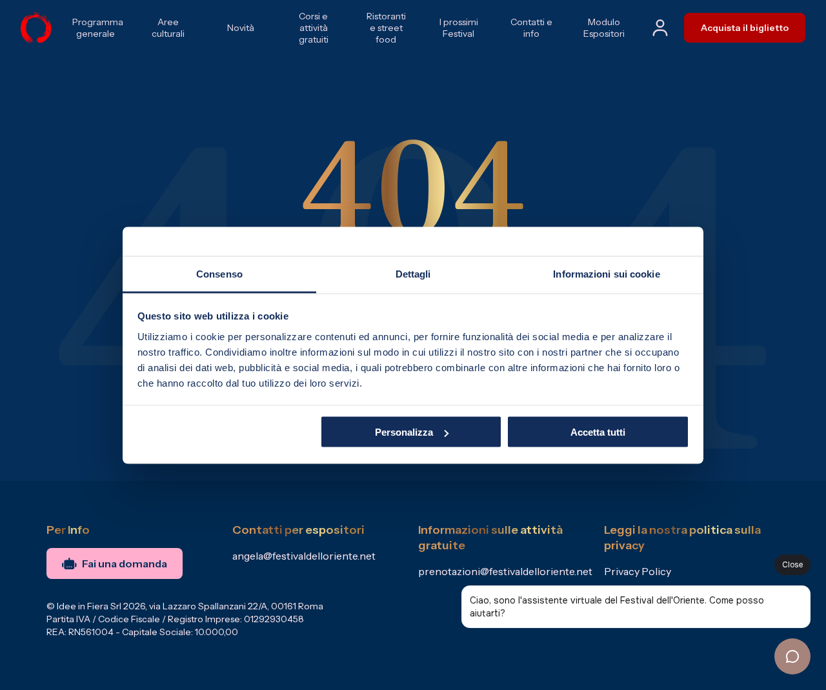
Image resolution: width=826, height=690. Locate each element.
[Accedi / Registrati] (660, 27)
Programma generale (95, 27)
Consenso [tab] (219, 273)
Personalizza (404, 432)
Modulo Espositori (604, 27)
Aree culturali (168, 27)
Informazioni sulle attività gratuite (490, 538)
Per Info (68, 530)
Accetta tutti (597, 432)
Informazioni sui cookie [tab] (606, 273)
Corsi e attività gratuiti (313, 27)
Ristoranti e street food (386, 27)
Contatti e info (531, 27)
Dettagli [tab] (413, 273)
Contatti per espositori (298, 530)
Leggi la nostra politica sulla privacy (682, 538)
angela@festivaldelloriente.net (304, 555)
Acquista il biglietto (745, 28)
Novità (240, 28)
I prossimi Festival (458, 27)
